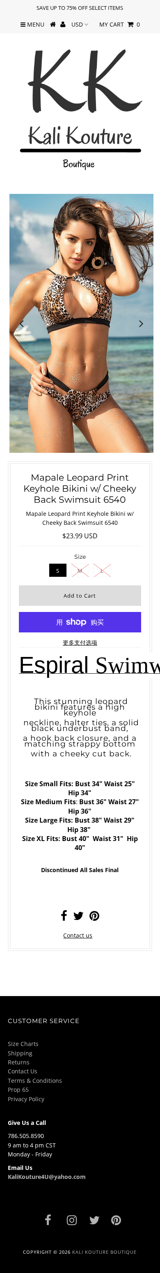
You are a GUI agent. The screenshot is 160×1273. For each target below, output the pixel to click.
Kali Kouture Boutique (104, 1252)
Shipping (20, 1053)
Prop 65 (18, 1089)
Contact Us (22, 1071)
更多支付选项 (80, 642)
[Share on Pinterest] (94, 918)
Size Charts (23, 1044)
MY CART (119, 24)
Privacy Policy (26, 1099)
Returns (19, 1062)
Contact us (77, 935)
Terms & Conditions (35, 1080)
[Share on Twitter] (78, 918)
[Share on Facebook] (64, 918)
